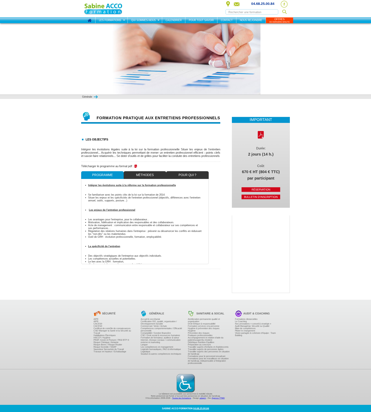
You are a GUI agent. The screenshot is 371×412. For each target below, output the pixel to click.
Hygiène (192, 330)
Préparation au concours (199, 344)
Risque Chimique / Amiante (106, 342)
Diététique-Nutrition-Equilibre (201, 342)
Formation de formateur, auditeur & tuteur (160, 337)
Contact (227, 20)
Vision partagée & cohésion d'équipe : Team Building (255, 334)
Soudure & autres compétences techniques (161, 354)
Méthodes (145, 175)
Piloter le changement (245, 330)
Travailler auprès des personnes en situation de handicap (209, 352)
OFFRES (279, 20)
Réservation (261, 189)
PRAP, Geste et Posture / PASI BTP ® (111, 340)
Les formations (110, 20)
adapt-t (203, 398)
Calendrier (174, 20)
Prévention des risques (198, 333)
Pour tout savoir (201, 20)
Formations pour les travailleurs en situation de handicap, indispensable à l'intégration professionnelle (208, 360)
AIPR (96, 319)
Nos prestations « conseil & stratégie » (253, 324)
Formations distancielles (246, 319)
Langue (144, 344)
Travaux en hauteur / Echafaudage (110, 351)
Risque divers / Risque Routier (108, 344)
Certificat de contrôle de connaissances (112, 328)
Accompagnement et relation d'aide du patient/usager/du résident (205, 338)
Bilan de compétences (245, 328)
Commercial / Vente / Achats (154, 326)
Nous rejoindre (251, 20)
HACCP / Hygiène (102, 337)
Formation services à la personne (203, 326)
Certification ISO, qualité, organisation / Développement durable (159, 322)
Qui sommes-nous (143, 20)
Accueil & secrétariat (150, 319)
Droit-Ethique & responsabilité (201, 324)
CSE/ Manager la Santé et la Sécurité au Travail (112, 331)
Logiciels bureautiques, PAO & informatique (161, 349)
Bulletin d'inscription (261, 196)
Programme (102, 175)
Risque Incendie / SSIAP (105, 347)
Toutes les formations (181, 398)
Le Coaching (241, 321)
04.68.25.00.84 (262, 4)
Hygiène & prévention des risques (204, 328)
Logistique (145, 351)
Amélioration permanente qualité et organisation (204, 320)
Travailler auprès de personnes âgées (206, 349)
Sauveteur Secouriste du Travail (109, 349)
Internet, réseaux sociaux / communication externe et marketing (160, 341)
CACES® (98, 324)
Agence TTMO (218, 398)
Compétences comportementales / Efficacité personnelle (161, 329)
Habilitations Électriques (105, 335)
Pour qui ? (187, 175)
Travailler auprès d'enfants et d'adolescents (208, 347)
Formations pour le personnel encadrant (206, 356)
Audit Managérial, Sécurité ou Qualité (252, 326)
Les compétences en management (157, 347)
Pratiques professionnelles (200, 335)
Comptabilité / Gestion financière (156, 333)
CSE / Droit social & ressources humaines (160, 335)
